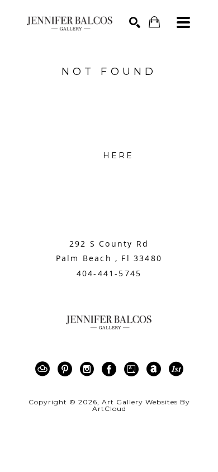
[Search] (134, 22)
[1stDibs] (176, 369)
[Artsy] (133, 369)
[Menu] (183, 22)
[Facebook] (111, 369)
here (118, 155)
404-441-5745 (109, 273)
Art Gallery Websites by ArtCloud (141, 405)
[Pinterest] (67, 369)
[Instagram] (89, 369)
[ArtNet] (155, 369)
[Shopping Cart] (154, 22)
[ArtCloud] (44, 369)
